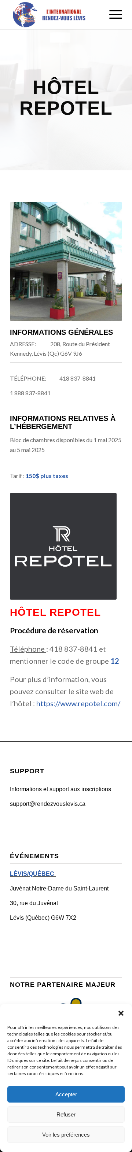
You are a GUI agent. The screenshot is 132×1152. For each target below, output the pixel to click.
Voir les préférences (66, 1134)
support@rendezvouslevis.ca (47, 804)
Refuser (66, 1114)
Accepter (66, 1094)
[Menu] (112, 14)
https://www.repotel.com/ (78, 703)
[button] (121, 1013)
